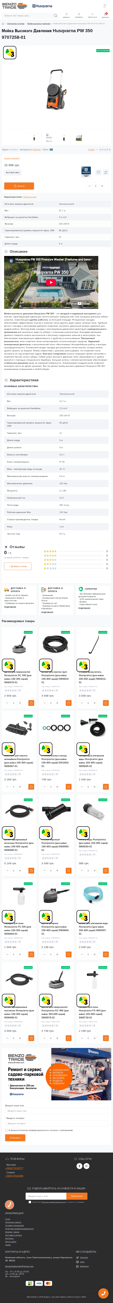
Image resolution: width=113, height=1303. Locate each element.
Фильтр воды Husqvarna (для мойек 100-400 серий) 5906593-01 (93, 843)
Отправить (15, 1138)
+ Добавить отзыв (18, 566)
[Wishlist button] (98, 172)
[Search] (55, 16)
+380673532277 (14, 1168)
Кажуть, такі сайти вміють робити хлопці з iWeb (65, 1297)
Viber (82, 1262)
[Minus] (89, 186)
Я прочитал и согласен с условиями (58, 1202)
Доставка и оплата (18, 589)
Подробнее (10, 607)
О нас (7, 1219)
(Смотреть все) (30, 197)
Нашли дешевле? (12, 158)
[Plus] (102, 186)
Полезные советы (13, 1222)
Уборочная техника (15, 24)
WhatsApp (84, 1266)
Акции (8, 1245)
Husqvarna (37, 149)
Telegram (84, 1258)
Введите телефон (15, 1118)
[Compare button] (106, 172)
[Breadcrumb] (3, 23)
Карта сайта (10, 1242)
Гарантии (91, 589)
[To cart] (31, 703)
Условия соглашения (14, 1226)
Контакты (9, 1238)
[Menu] (105, 5)
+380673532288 (14, 1176)
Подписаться (77, 1196)
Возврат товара (12, 1232)
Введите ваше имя (14, 1105)
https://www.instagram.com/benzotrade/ (86, 1166)
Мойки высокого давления (38, 24)
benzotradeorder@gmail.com (19, 1266)
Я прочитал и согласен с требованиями (41, 1130)
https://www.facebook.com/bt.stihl (79, 1166)
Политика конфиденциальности (33, 1130)
